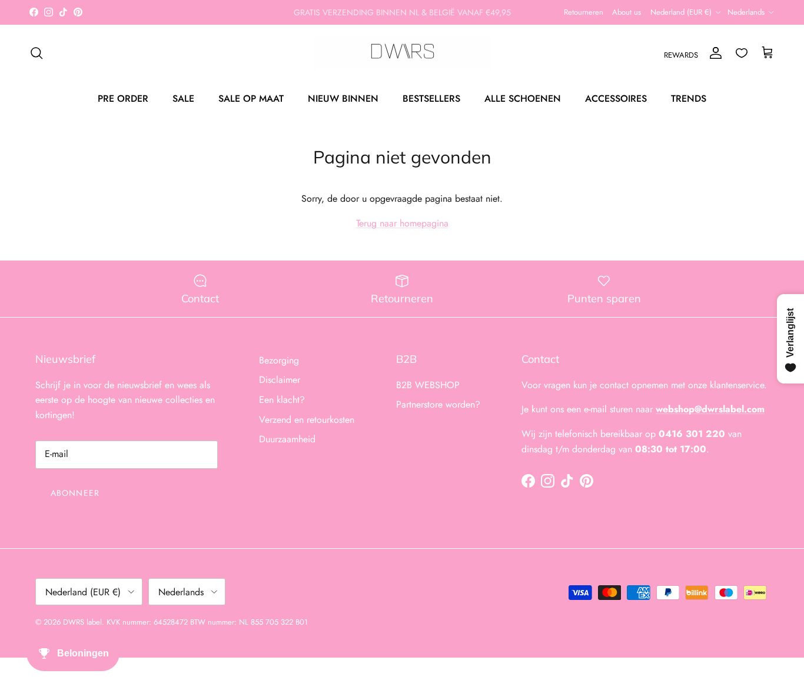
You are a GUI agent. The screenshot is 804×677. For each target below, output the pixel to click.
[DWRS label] (402, 52)
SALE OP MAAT (251, 98)
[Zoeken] (36, 53)
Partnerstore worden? (438, 404)
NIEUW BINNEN (343, 98)
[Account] (713, 53)
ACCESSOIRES (616, 98)
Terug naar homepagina (402, 223)
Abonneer (75, 493)
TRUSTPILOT (475, 17)
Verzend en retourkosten (306, 419)
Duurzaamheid (287, 439)
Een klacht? (282, 399)
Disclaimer (279, 379)
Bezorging (279, 360)
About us (626, 12)
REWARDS (681, 55)
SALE (183, 98)
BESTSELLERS (431, 98)
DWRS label (82, 622)
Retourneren (583, 12)
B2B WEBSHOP (428, 385)
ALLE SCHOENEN (522, 98)
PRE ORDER (123, 98)
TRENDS (688, 98)
